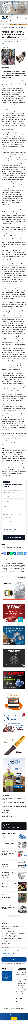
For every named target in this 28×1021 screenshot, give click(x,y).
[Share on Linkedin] (14, 553)
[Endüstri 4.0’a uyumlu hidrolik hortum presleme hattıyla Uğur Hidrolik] (22, 886)
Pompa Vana (10, 963)
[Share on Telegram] (18, 553)
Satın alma (7, 517)
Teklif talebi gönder (14, 537)
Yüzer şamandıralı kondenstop (6, 863)
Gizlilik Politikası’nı (7, 950)
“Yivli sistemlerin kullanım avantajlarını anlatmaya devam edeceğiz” (8, 896)
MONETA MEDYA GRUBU (14, 1010)
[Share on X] (8, 553)
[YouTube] (21, 998)
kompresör (15, 547)
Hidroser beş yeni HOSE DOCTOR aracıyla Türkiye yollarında (8, 907)
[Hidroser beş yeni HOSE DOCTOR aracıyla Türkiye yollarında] (22, 909)
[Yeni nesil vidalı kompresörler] (22, 845)
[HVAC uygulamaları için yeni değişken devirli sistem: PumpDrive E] (22, 855)
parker (20, 547)
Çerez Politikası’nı (7, 955)
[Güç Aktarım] (7, 17)
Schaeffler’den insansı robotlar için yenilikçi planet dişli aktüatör (9, 874)
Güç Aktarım (10, 41)
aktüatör (10, 547)
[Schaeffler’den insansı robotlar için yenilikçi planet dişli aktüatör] (22, 875)
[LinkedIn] (17, 1001)
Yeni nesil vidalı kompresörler (9, 843)
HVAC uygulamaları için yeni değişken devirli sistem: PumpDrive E (9, 853)
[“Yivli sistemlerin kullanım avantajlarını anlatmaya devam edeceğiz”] (22, 898)
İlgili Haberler (8, 825)
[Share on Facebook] (4, 553)
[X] (18, 998)
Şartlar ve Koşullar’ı (7, 953)
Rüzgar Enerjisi (17, 963)
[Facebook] (16, 998)
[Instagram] (23, 998)
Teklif (12, 514)
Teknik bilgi (19, 514)
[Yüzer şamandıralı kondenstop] (22, 865)
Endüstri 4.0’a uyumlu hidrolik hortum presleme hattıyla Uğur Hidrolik (9, 885)
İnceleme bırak (21, 577)
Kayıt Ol (14, 1018)
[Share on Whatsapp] (11, 553)
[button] (15, 17)
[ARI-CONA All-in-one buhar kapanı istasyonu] (22, 836)
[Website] (26, 559)
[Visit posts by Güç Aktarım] (2, 559)
